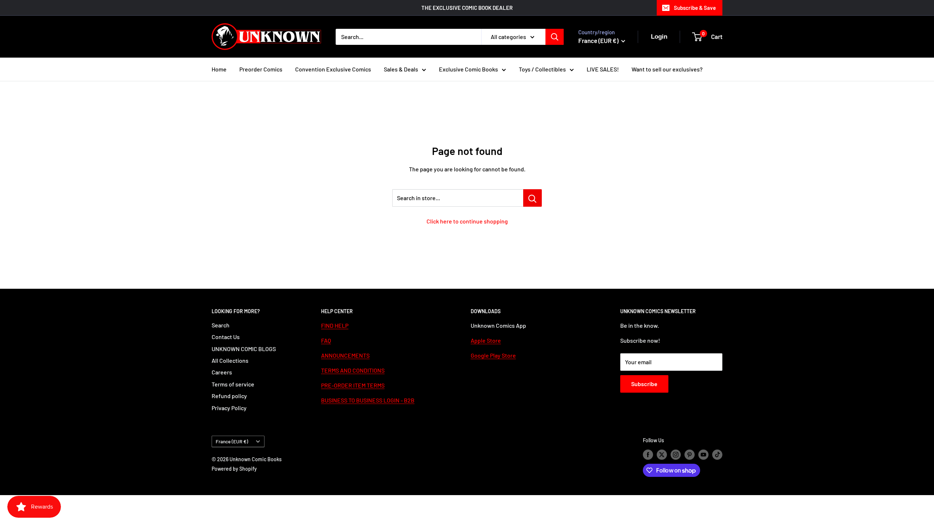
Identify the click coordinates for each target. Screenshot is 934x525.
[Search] (554, 37)
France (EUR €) (232, 441)
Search (220, 325)
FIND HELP (334, 325)
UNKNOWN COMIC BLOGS (244, 348)
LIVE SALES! (603, 69)
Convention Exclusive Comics (333, 69)
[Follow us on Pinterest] (689, 454)
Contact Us (226, 336)
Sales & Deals (401, 69)
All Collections (230, 360)
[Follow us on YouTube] (703, 454)
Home (219, 69)
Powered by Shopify (234, 469)
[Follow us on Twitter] (662, 454)
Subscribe (644, 383)
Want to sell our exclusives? (667, 69)
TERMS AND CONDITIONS (353, 370)
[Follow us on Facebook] (648, 454)
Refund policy (229, 395)
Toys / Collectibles (542, 69)
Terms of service (233, 384)
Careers (222, 372)
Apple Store (486, 340)
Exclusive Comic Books (468, 69)
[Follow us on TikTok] (717, 454)
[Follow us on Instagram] (676, 454)
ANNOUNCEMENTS (345, 355)
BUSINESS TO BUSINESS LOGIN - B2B (367, 400)
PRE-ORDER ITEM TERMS (353, 385)
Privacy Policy (229, 407)
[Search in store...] (532, 198)
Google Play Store (493, 355)
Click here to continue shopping (467, 221)
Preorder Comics (260, 69)
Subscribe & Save (695, 7)
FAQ (326, 340)
